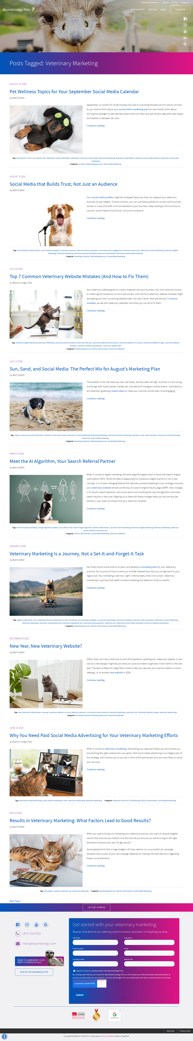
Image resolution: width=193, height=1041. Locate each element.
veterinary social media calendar (147, 158)
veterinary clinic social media (55, 435)
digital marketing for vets (27, 620)
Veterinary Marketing (107, 158)
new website (116, 672)
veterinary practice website (65, 343)
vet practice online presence (98, 712)
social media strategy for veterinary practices (58, 250)
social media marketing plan (134, 109)
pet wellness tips (39, 158)
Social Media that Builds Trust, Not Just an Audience (63, 184)
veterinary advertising (76, 800)
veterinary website (101, 487)
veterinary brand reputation (87, 250)
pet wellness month (24, 158)
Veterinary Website (108, 1036)
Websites (153, 9)
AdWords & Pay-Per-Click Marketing (126, 800)
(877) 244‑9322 (32, 933)
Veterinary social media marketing (129, 253)
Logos (163, 9)
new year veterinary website (53, 712)
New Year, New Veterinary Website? (46, 646)
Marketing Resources (95, 164)
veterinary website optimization (90, 346)
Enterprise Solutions (150, 2)
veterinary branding (124, 620)
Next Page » (15, 901)
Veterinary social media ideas (169, 435)
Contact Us (180, 9)
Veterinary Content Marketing (152, 250)
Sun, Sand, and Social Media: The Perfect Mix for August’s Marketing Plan (85, 369)
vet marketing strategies (86, 620)
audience (57, 891)
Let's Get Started (96, 907)
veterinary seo (102, 530)
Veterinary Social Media (125, 158)
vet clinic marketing (69, 620)
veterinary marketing (116, 748)
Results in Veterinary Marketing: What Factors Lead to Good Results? (80, 820)
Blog (175, 2)
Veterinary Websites (116, 349)
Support (185, 2)
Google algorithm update (48, 527)
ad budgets (48, 891)
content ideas (117, 391)
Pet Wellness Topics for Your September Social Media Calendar (74, 91)
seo (70, 891)
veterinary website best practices (105, 343)
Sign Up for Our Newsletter (34, 972)
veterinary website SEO (112, 346)
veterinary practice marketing (85, 253)
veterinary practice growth (93, 623)
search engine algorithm (82, 527)
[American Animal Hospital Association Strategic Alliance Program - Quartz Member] (78, 1015)
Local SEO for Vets (65, 527)
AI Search (82, 164)
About (165, 2)
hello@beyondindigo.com (39, 944)
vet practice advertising (106, 620)
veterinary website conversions (131, 343)
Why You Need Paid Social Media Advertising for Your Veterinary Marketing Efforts (94, 735)
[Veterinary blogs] (96, 1015)
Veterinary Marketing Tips (73, 623)
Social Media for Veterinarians (28, 250)
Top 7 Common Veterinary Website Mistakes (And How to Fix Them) (79, 276)
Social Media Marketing (112, 164)
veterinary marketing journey (50, 623)
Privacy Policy (185, 1031)
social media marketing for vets (55, 800)
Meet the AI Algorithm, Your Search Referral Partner (63, 461)
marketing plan (149, 567)
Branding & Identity (82, 256)
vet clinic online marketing (120, 527)
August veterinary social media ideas (29, 435)
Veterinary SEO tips (84, 343)
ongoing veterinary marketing (49, 620)
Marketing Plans (138, 9)
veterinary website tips (168, 712)
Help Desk (170, 1031)
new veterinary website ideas (29, 712)
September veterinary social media (84, 158)
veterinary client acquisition (143, 620)
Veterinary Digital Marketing (26, 343)
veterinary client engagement (110, 250)
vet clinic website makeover (75, 712)
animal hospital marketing (27, 527)
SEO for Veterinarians (100, 349)
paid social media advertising (30, 800)
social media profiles (102, 197)
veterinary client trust (131, 250)
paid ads (64, 891)
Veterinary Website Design (154, 343)
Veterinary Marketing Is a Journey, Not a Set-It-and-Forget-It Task (77, 554)
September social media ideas (58, 158)
